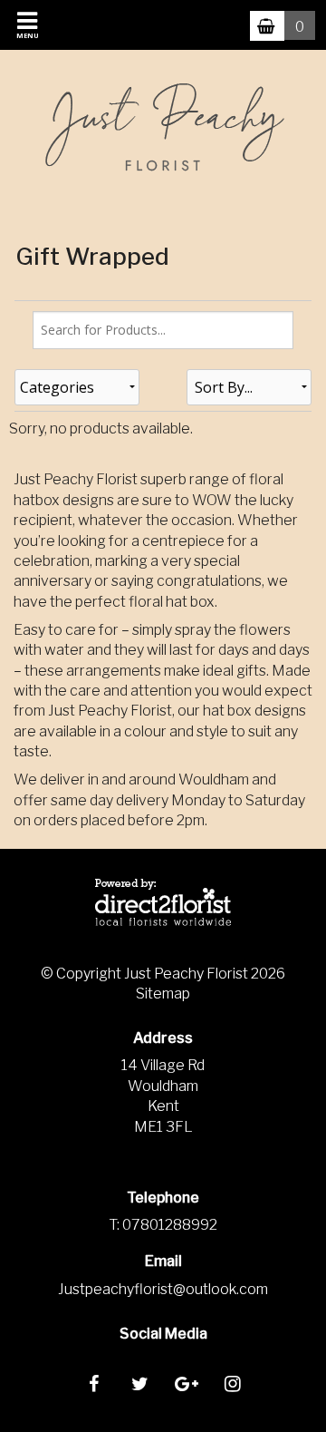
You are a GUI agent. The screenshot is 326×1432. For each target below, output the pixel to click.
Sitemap (163, 993)
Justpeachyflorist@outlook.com (163, 1289)
